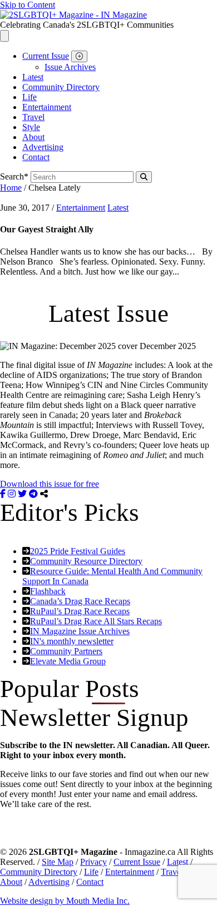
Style (31, 127)
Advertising (42, 147)
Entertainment (46, 107)
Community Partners (66, 651)
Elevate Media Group (68, 661)
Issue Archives (70, 67)
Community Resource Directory (86, 561)
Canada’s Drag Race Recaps (80, 601)
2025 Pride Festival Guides (77, 551)
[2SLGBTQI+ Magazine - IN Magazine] (73, 14)
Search (14, 176)
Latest (32, 77)
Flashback (48, 591)
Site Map (57, 862)
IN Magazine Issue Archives (80, 631)
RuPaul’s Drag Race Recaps (80, 611)
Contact (36, 157)
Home (11, 187)
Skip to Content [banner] (27, 4)
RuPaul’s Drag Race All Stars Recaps (96, 621)
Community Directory (61, 87)
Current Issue (45, 56)
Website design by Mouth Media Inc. (65, 900)
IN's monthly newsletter (72, 641)
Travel (33, 117)
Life (29, 97)
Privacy (93, 862)
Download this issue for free (49, 484)
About (33, 137)
